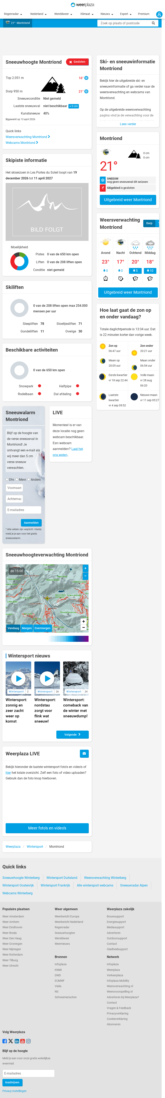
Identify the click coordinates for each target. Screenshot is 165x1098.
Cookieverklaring (117, 1019)
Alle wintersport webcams (95, 885)
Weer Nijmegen (11, 949)
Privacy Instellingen (14, 1091)
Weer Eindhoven (12, 927)
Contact (112, 944)
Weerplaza (113, 970)
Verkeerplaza (115, 975)
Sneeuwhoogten (65, 933)
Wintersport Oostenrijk (18, 885)
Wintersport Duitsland (61, 878)
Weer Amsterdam (13, 916)
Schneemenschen (66, 997)
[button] (47, 598)
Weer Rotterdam (12, 954)
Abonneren (114, 1024)
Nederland (37, 14)
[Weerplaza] (82, 5)
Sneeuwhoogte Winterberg (21, 878)
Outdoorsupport (117, 938)
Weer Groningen (12, 944)
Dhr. (12, 480)
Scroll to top (158, 1091)
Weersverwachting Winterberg (105, 878)
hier (8, 773)
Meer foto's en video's (47, 828)
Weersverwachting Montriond (27, 137)
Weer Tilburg (10, 960)
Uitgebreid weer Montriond (128, 199)
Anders (36, 480)
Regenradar (11, 14)
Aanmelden (31, 522)
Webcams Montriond (21, 143)
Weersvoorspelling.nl (120, 991)
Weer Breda (9, 933)
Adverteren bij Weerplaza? (123, 997)
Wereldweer (61, 14)
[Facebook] (4, 1042)
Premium (143, 14)
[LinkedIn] (17, 1042)
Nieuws (105, 14)
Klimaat (85, 14)
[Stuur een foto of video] (84, 754)
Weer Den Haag (12, 938)
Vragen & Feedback (119, 1008)
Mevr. (23, 480)
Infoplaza (61, 964)
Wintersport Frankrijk (55, 885)
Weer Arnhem (10, 922)
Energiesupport (116, 922)
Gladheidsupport (117, 949)
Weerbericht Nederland (69, 922)
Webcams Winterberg (17, 893)
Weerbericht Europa (67, 916)
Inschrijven (12, 1082)
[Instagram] (28, 1042)
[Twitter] (10, 1042)
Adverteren (114, 933)
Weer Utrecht (10, 965)
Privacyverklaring (117, 1013)
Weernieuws (62, 944)
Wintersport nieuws (29, 656)
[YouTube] (22, 1042)
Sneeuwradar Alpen (134, 885)
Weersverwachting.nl (120, 986)
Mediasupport (115, 927)
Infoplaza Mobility (118, 980)
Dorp (149, 223)
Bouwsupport (115, 916)
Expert (124, 14)
